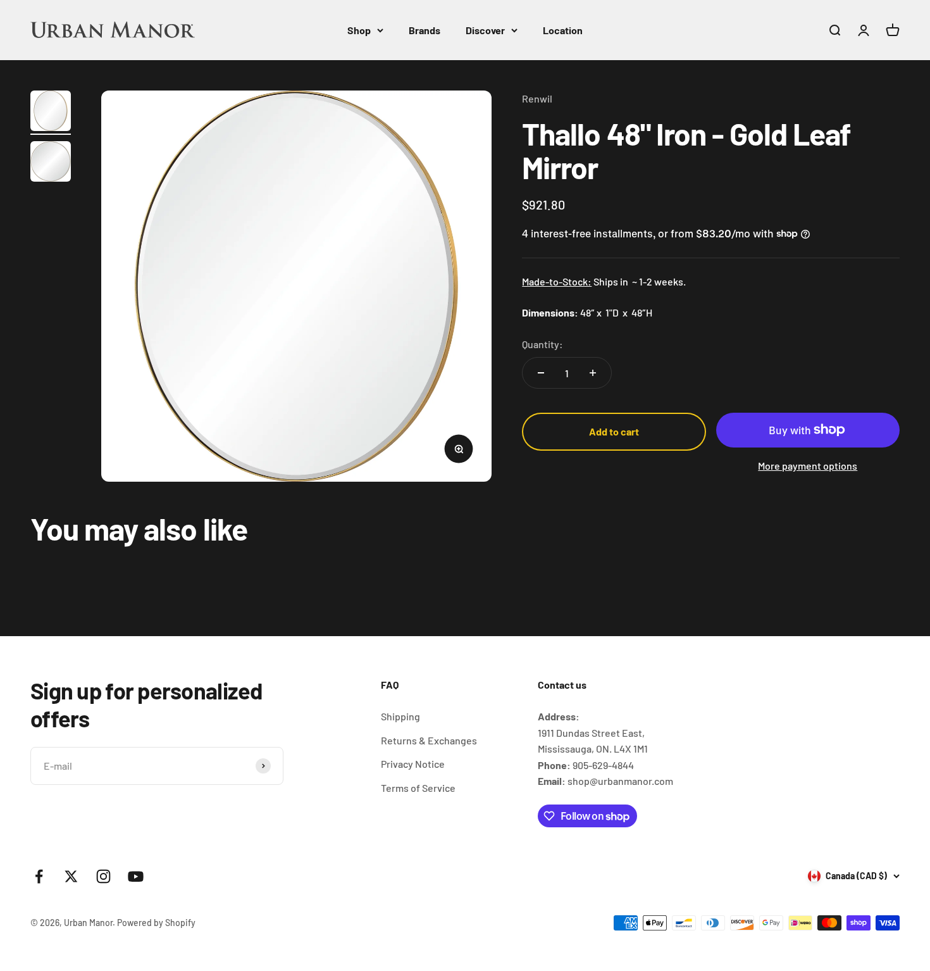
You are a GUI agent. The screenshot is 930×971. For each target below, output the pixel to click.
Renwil (537, 98)
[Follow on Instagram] (103, 876)
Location (563, 30)
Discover (485, 30)
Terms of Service (418, 788)
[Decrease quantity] (541, 373)
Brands (424, 30)
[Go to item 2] (50, 163)
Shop (359, 30)
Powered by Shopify (156, 922)
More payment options (807, 466)
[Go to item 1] (50, 113)
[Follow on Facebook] (38, 876)
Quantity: (542, 344)
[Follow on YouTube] (135, 876)
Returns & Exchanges (429, 740)
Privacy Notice (413, 764)
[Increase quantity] (592, 373)
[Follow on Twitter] (71, 876)
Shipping (400, 716)
